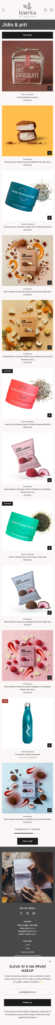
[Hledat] (45, 10)
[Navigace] (3, 10)
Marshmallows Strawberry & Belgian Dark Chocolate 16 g (27, 622)
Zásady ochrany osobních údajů (21, 1014)
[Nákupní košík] (51, 10)
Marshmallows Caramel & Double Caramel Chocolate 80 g (27, 292)
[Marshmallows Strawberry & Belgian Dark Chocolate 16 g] (27, 590)
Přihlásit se (27, 1002)
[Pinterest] (34, 913)
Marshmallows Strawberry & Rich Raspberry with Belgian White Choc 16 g (27, 490)
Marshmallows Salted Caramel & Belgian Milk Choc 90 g (28, 162)
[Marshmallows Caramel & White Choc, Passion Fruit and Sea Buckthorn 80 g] (27, 325)
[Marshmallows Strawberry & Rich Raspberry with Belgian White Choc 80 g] (27, 655)
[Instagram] (27, 913)
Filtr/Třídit (27, 35)
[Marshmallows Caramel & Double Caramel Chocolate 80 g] (27, 260)
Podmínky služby (43, 1014)
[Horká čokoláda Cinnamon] (27, 66)
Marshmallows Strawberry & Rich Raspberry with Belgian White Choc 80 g (27, 688)
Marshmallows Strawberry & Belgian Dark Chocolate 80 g (27, 819)
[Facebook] (21, 913)
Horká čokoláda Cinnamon (27, 97)
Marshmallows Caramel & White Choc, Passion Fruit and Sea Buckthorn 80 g (27, 358)
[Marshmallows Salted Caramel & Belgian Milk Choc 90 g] (27, 130)
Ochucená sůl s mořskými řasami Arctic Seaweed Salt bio (27, 227)
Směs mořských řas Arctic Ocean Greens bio (27, 557)
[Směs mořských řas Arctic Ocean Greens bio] (27, 525)
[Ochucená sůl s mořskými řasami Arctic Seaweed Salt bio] (27, 195)
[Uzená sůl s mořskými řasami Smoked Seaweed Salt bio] (27, 393)
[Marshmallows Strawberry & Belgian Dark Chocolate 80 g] (27, 788)
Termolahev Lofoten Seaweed (27, 754)
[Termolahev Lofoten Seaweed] (27, 723)
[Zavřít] (50, 961)
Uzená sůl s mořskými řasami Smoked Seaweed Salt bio (28, 424)
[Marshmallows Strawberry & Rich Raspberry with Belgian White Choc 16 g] (27, 458)
